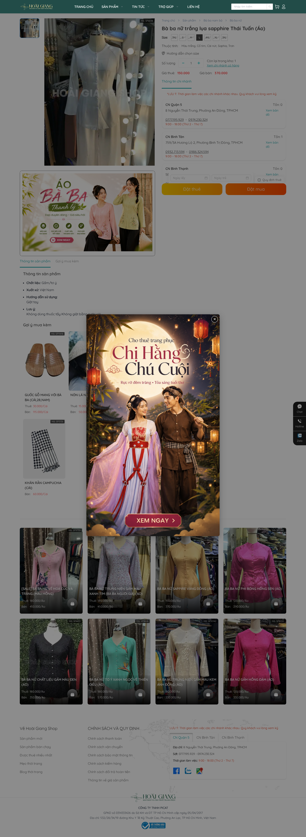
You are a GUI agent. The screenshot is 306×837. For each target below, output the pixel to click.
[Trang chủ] (46, 6)
